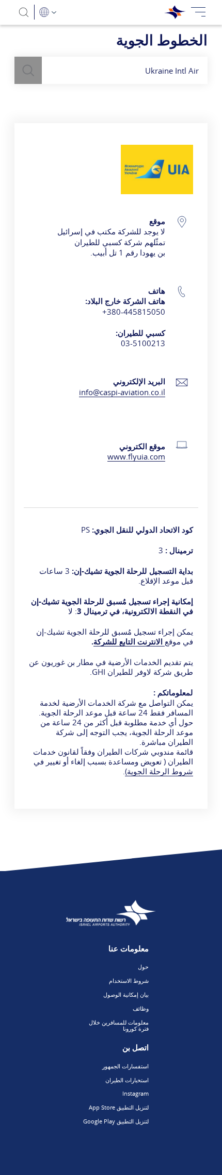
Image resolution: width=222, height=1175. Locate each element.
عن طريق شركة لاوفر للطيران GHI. (111, 667)
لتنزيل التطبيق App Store (119, 1107)
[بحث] (24, 12)
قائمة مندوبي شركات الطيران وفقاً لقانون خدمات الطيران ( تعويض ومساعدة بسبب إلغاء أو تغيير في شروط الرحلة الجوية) (113, 761)
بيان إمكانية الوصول (126, 994)
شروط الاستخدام (129, 980)
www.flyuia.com (136, 456)
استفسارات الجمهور (125, 1066)
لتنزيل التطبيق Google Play (116, 1121)
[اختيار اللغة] (47, 12)
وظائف (141, 1008)
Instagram (135, 1093)
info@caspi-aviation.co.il (122, 392)
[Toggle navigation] (198, 12)
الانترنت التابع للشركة (129, 641)
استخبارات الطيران (127, 1080)
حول (143, 966)
